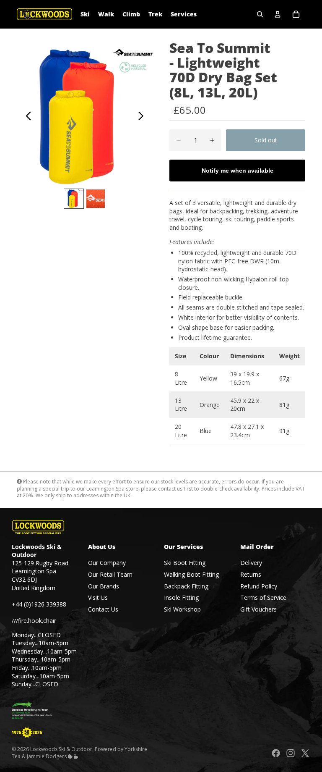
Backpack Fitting (186, 586)
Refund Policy (258, 586)
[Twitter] (305, 753)
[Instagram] (291, 753)
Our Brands (103, 586)
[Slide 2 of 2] (95, 198)
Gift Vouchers (258, 609)
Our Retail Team (110, 574)
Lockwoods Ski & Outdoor (61, 749)
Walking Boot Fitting (191, 574)
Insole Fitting (181, 597)
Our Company (107, 563)
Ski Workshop (182, 609)
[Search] (260, 14)
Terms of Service (263, 597)
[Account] (277, 14)
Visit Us (98, 597)
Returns (250, 574)
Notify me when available (237, 170)
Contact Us (103, 609)
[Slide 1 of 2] (74, 198)
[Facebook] (276, 753)
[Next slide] (143, 117)
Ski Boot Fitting (184, 563)
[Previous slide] (26, 117)
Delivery (251, 563)
